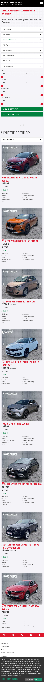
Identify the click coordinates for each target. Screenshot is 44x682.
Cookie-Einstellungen (9, 679)
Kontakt (3, 640)
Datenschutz (5, 646)
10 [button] (27, 239)
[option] (22, 160)
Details (5, 190)
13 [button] (35, 239)
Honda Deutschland (7, 652)
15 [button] (41, 239)
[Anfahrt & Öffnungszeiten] (39, 635)
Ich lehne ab (29, 679)
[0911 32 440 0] (22, 635)
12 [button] (33, 239)
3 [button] (8, 239)
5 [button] (14, 239)
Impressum (5, 643)
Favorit (6, 187)
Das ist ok (38, 679)
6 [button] (16, 239)
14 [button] (38, 239)
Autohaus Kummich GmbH (11, 2)
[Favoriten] (4, 635)
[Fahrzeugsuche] (13, 635)
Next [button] (40, 160)
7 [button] (19, 239)
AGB (2, 649)
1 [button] (3, 239)
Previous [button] (3, 160)
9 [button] (24, 239)
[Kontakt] (30, 635)
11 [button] (30, 239)
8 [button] (22, 239)
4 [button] (11, 239)
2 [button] (5, 239)
